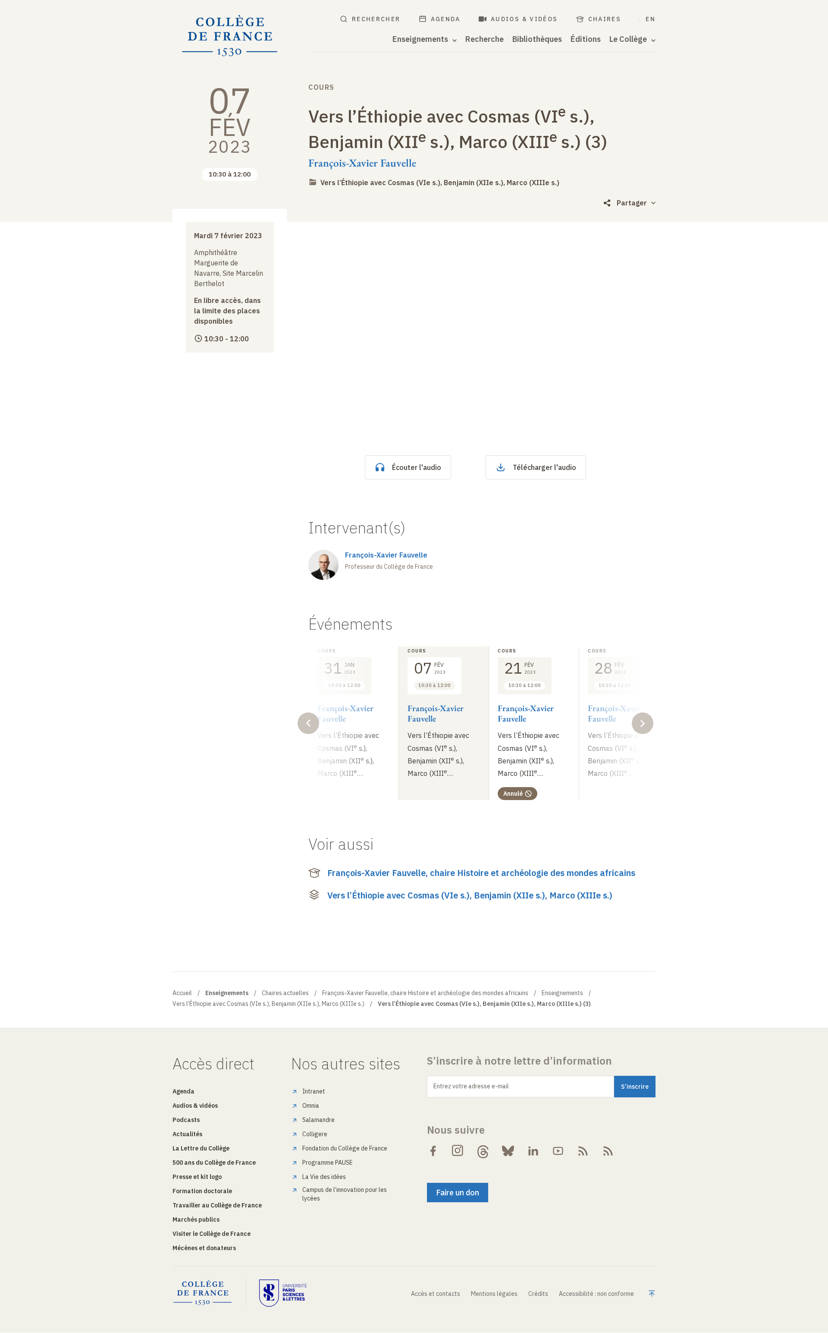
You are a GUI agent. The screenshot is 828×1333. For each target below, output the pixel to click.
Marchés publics (196, 1219)
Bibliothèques (537, 39)
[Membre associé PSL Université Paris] (283, 1292)
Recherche (484, 39)
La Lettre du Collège (200, 1148)
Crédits (538, 1294)
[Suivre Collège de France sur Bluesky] (508, 1151)
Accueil (182, 993)
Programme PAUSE (327, 1162)
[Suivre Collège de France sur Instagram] (458, 1151)
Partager (632, 203)
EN (651, 19)
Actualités (187, 1134)
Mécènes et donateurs (204, 1248)
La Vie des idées (324, 1177)
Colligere (314, 1134)
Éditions (586, 39)
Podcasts (186, 1120)
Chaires (604, 19)
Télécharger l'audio (544, 467)
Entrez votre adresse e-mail (471, 1086)
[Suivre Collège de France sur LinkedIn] (533, 1151)
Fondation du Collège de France (344, 1148)
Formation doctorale (202, 1191)
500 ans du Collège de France (214, 1162)
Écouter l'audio (416, 467)
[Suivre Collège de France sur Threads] (483, 1151)
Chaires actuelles (285, 993)
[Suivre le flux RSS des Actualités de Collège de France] (583, 1151)
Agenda (446, 19)
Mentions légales (494, 1294)
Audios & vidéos (524, 19)
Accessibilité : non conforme (596, 1294)
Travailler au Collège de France (217, 1205)
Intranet (313, 1091)
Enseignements (562, 993)
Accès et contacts (435, 1294)
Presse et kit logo (197, 1177)
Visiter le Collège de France (211, 1234)
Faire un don (457, 1192)
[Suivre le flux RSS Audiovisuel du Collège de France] (608, 1151)
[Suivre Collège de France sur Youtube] (558, 1151)
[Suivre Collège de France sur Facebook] (433, 1151)
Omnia (310, 1105)
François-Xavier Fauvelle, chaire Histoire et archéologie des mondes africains (481, 873)
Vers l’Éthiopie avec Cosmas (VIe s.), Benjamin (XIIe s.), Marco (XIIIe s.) (439, 182)
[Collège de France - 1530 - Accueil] (229, 36)
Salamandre (318, 1120)
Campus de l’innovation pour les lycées (344, 1194)
